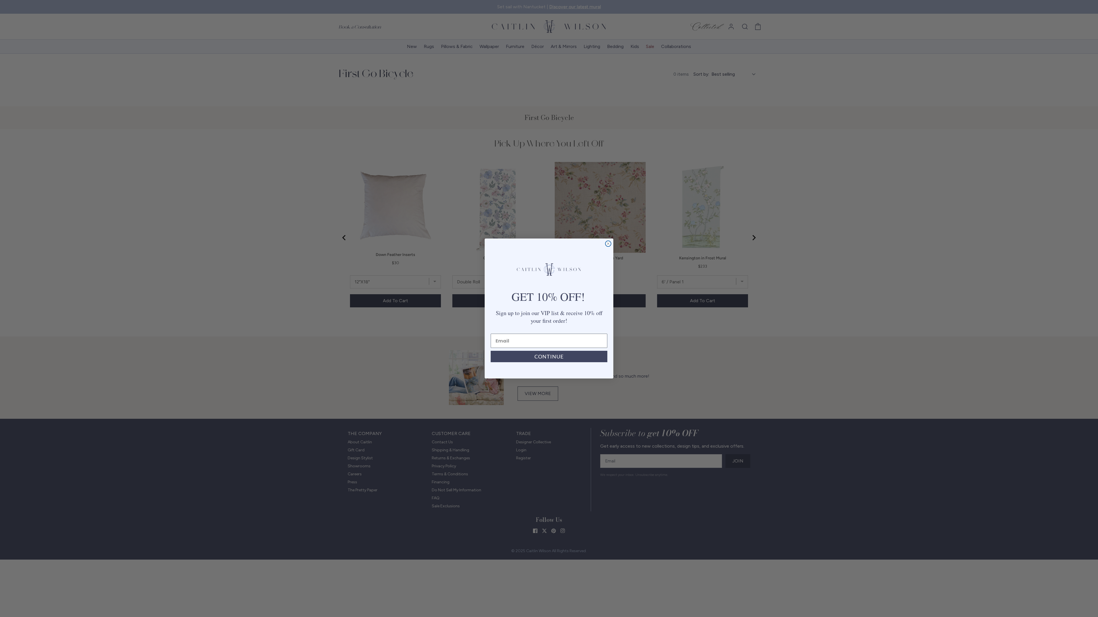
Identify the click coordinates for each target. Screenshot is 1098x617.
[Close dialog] (608, 244)
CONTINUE (549, 356)
